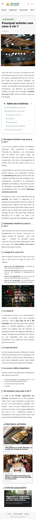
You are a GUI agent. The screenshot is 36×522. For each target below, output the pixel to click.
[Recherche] (28, 4)
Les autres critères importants (16, 126)
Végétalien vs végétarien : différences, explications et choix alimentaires (18, 498)
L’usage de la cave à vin (14, 115)
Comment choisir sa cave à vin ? (15, 111)
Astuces (8, 494)
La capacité (11, 118)
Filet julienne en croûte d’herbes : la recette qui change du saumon (18, 448)
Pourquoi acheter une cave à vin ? (16, 107)
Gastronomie (9, 446)
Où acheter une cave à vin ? (14, 130)
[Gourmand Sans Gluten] (12, 4)
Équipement (8, 19)
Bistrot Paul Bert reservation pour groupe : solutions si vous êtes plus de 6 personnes (18, 477)
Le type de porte (12, 122)
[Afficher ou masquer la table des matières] (30, 104)
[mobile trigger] (3, 4)
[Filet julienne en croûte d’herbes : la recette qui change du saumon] (18, 435)
